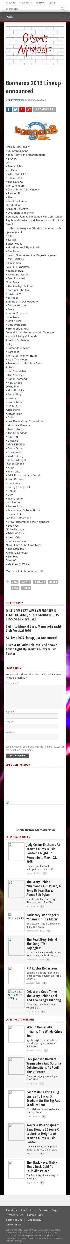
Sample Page (35, 1215)
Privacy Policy (14, 1215)
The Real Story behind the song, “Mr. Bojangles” (41, 943)
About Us (10, 3)
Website (10, 732)
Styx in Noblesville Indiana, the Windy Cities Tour (44, 1031)
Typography (33, 1219)
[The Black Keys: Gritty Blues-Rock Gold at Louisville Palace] (16, 1169)
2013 (15, 581)
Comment (12, 683)
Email (10, 722)
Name (10, 711)
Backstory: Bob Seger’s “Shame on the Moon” (42, 917)
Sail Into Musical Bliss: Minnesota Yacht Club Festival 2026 (33, 628)
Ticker (26, 588)
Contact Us (28, 1210)
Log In (52, 3)
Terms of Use (25, 3)
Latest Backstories (18, 837)
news (15, 588)
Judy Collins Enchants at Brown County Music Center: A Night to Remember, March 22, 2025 (43, 853)
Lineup (53, 581)
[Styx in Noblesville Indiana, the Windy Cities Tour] (16, 1034)
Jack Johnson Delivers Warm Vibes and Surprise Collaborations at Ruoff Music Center (44, 1065)
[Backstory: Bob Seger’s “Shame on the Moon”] (16, 916)
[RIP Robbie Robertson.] (16, 975)
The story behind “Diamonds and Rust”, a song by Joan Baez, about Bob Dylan (43, 888)
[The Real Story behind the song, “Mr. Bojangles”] (16, 946)
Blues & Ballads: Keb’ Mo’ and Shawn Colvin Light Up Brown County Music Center (31, 649)
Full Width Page (48, 1210)
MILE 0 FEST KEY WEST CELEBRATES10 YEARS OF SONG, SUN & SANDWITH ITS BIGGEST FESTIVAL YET (32, 614)
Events (25, 581)
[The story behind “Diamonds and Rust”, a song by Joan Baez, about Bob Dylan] (16, 888)
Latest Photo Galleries (20, 1019)
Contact (40, 3)
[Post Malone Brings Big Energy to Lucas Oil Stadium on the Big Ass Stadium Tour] (16, 1098)
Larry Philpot (16, 100)
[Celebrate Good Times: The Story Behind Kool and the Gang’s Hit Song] (16, 994)
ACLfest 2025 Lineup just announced (31, 638)
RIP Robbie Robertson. (42, 968)
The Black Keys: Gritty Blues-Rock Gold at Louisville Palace (41, 1166)
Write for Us (13, 1224)
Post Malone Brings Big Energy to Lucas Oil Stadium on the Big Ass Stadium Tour (43, 1098)
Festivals (39, 581)
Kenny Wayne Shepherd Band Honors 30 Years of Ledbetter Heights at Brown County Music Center (43, 1133)
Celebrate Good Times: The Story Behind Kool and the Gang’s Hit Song (43, 995)
